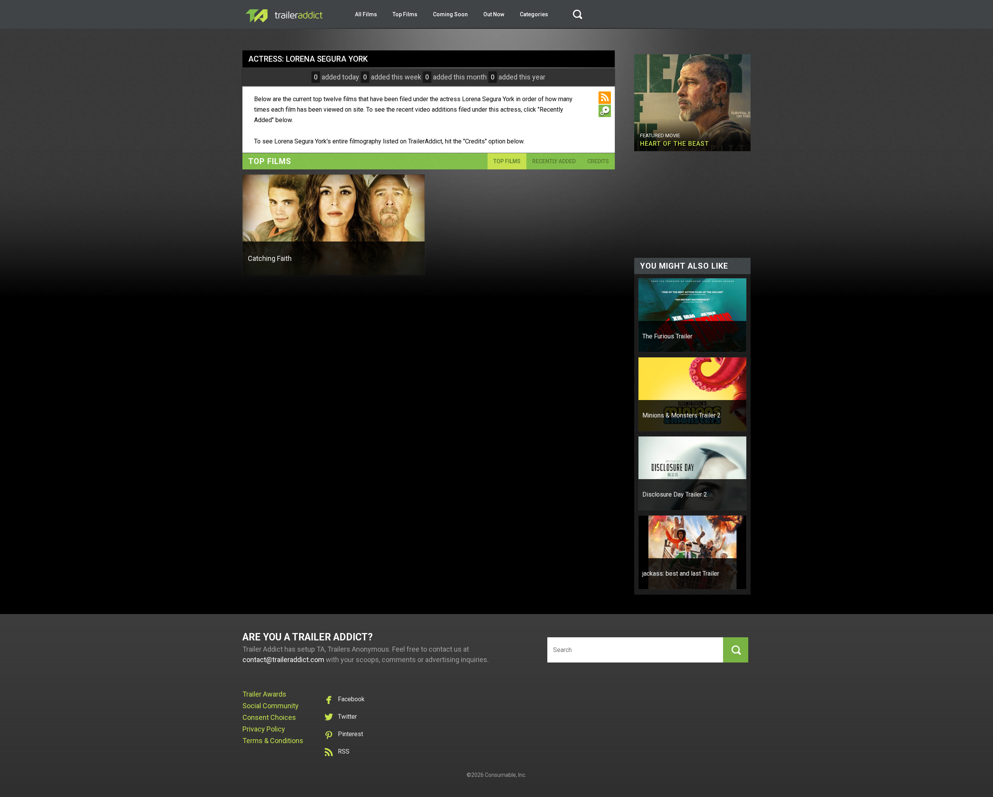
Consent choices (269, 717)
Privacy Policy (263, 729)
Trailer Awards (264, 694)
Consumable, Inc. (505, 775)
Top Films (405, 14)
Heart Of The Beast (674, 143)
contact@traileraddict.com (283, 660)
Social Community (270, 706)
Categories (534, 14)
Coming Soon (450, 14)
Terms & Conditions (272, 741)
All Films (366, 14)
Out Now (493, 14)
